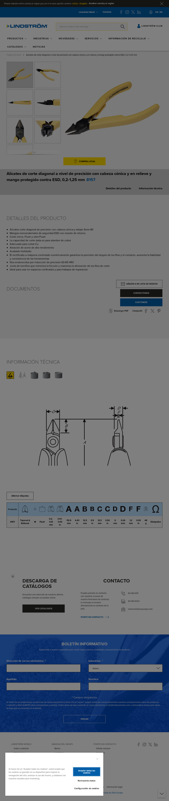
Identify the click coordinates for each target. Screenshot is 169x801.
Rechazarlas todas (86, 780)
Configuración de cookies (86, 788)
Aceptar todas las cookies (86, 771)
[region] (54, 774)
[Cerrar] (97, 758)
